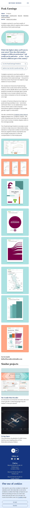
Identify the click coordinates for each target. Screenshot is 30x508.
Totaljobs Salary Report (21, 114)
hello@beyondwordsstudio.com (11, 359)
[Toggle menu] (28, 3)
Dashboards (13, 15)
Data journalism (5, 17)
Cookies (20, 497)
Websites (25, 15)
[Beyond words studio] (15, 3)
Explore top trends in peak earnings (13, 68)
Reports (20, 15)
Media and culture (11, 19)
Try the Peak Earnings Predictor (12, 64)
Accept (15, 502)
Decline (15, 505)
